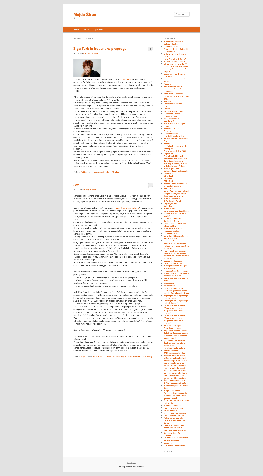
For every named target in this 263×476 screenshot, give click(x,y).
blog (95, 172)
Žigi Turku (126, 79)
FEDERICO (168, 181)
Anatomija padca (171, 46)
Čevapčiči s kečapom (173, 260)
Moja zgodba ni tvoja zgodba (176, 171)
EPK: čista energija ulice (174, 353)
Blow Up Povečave (172, 198)
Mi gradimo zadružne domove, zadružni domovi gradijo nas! (175, 89)
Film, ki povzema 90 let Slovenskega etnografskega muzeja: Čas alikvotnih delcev (176, 290)
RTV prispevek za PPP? (174, 415)
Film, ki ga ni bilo (171, 168)
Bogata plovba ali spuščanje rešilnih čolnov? (176, 296)
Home (76, 29)
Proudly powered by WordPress (131, 466)
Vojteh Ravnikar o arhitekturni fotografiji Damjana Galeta (176, 192)
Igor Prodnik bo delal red (174, 340)
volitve (108, 172)
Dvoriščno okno (170, 233)
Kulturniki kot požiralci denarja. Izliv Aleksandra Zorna (174, 420)
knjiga (123, 356)
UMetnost (168, 178)
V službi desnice (171, 133)
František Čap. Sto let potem (176, 270)
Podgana (167, 108)
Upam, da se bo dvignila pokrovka (174, 75)
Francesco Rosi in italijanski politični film (176, 50)
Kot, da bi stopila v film (174, 136)
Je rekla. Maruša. (171, 350)
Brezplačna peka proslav (174, 445)
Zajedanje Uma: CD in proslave (173, 434)
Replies (115, 172)
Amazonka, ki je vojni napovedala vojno (173, 229)
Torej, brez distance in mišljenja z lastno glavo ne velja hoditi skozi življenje (175, 163)
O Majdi (86, 29)
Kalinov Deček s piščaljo (174, 61)
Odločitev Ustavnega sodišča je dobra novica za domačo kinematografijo (176, 335)
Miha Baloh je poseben (173, 93)
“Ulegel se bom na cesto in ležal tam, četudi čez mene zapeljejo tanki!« (175, 395)
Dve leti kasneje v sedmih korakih (174, 80)
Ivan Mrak (116, 356)
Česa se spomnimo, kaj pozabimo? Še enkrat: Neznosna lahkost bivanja (175, 427)
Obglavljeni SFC (171, 203)
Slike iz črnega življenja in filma (175, 55)
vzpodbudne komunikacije (127, 207)
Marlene (167, 101)
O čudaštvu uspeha (172, 113)
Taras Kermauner (133, 356)
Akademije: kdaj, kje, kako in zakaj (176, 279)
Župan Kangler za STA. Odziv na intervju (176, 401)
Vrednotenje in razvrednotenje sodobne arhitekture (176, 274)
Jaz (76, 184)
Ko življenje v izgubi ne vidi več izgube (176, 147)
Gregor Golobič (106, 356)
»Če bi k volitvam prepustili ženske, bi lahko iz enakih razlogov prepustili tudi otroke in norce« (177, 244)
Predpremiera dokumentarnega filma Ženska (176, 209)
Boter (166, 141)
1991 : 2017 (168, 188)
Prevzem (167, 131)
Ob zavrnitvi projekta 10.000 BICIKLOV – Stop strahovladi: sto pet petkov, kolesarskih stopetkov (176, 67)
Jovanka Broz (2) (171, 283)
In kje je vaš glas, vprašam (175, 412)
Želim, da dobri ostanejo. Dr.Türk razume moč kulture (176, 381)
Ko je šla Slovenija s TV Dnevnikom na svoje (174, 326)
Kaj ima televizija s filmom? (176, 138)
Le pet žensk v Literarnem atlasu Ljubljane (175, 224)
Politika (84, 172)
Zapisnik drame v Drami (174, 111)
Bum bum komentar (172, 405)
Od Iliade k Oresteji (172, 221)
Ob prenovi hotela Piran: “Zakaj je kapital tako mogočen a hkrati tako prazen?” (174, 309)
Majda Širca (84, 14)
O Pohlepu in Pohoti (172, 201)
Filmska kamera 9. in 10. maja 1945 (176, 97)
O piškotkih (98, 29)
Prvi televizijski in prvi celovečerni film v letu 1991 (175, 157)
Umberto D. (168, 173)
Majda (83, 356)
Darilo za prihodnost (172, 218)
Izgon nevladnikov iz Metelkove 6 (172, 119)
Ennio (166, 126)
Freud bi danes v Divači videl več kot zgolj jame (176, 438)
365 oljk (167, 143)
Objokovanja (169, 153)
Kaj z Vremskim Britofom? (175, 59)
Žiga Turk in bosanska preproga (100, 48)
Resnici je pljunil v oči (173, 408)
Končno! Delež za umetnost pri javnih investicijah (175, 184)
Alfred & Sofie (170, 268)
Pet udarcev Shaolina (173, 103)
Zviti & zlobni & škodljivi (174, 123)
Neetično (167, 84)
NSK (166, 106)
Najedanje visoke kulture (174, 348)
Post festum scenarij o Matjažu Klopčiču (173, 42)
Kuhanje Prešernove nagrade (176, 265)
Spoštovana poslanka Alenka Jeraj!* (176, 386)
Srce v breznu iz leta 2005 (175, 151)
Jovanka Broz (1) (171, 285)
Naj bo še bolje (170, 410)
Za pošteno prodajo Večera (175, 330)
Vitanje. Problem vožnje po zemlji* (175, 214)
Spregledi (168, 442)
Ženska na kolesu (171, 128)
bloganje (101, 172)
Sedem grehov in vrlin (173, 196)
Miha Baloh (168, 176)
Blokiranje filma (170, 116)
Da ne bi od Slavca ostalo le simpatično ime (176, 237)
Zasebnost (131, 463)
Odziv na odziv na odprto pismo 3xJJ (174, 344)
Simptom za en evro (172, 390)
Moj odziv (168, 206)
